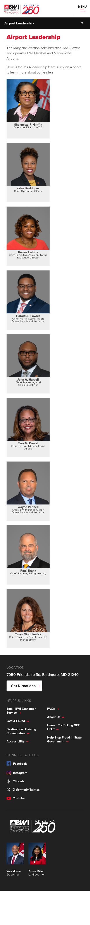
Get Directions (23, 686)
